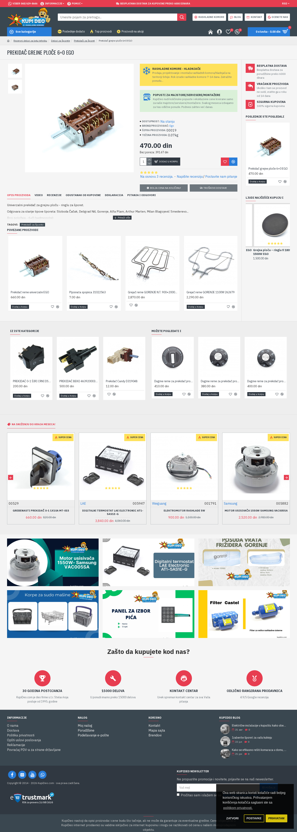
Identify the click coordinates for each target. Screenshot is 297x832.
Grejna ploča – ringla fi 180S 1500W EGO (265, 252)
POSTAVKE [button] (253, 818)
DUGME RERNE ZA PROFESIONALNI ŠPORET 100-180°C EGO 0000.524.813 (220, 381)
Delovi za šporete (60, 40)
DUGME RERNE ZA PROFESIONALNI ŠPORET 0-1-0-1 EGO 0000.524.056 (173, 381)
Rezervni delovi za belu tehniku (30, 40)
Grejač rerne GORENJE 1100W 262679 (210, 292)
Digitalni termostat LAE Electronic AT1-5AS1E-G (41, 512)
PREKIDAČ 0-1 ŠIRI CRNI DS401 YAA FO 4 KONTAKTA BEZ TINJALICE (125, 381)
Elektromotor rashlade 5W (112, 510)
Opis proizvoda (19, 195)
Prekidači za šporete (32, 224)
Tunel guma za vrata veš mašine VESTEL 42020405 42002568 (256, 512)
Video (39, 195)
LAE (11, 503)
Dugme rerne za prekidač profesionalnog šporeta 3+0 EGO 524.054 (266, 381)
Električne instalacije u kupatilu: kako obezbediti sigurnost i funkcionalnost (259, 725)
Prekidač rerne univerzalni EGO (29, 292)
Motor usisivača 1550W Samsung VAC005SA (184, 510)
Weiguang (87, 503)
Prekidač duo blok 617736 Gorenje (78, 381)
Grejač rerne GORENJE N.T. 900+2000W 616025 (152, 292)
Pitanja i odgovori (141, 195)
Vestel (228, 503)
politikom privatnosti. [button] (238, 808)
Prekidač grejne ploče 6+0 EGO (268, 168)
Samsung (159, 503)
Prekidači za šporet (84, 40)
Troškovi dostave (215, 187)
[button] (10, 477)
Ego (172, 125)
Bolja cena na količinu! (165, 187)
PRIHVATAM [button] (276, 818)
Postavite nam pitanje (221, 176)
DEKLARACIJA (114, 195)
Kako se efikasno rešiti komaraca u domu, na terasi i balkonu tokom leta (259, 750)
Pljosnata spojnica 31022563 (86, 292)
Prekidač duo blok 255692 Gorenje (32, 381)
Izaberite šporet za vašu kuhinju (252, 737)
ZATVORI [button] (232, 818)
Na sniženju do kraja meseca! (33, 424)
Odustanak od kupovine (83, 195)
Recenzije (54, 195)
